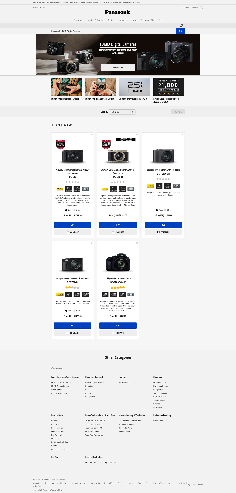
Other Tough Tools (92, 431)
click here (136, 2)
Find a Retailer (124, 431)
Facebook (37, 479)
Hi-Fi (87, 390)
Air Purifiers (157, 407)
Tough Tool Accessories (94, 435)
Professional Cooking (162, 415)
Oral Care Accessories (59, 449)
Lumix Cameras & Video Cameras (65, 376)
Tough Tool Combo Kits (94, 428)
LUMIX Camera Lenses (60, 386)
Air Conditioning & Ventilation (132, 415)
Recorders (89, 386)
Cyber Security (38, 486)
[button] (92, 135)
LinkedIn (62, 479)
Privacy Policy (49, 483)
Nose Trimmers (57, 428)
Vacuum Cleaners (160, 393)
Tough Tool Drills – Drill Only (95, 421)
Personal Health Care (94, 457)
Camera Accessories (59, 393)
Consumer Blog (143, 483)
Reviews (182, 483)
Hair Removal (56, 435)
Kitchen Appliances (160, 386)
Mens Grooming (57, 431)
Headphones (90, 397)
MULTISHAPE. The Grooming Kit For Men (100, 463)
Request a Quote (125, 428)
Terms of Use (96, 483)
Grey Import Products (126, 483)
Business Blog (158, 483)
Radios (88, 393)
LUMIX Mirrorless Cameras (61, 383)
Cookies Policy (62, 483)
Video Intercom (159, 400)
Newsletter (171, 483)
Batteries (156, 404)
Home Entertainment (94, 376)
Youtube (55, 479)
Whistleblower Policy (79, 483)
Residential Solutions (127, 424)
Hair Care (55, 424)
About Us (36, 483)
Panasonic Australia (40, 7)
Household (157, 376)
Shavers (54, 421)
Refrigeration (158, 390)
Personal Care (57, 415)
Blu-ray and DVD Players (94, 383)
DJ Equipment (124, 383)
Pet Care (54, 457)
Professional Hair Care (59, 442)
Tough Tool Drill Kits (92, 424)
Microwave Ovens (160, 383)
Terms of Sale (109, 483)
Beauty (54, 446)
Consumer (56, 368)
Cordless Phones (159, 397)
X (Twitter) (46, 479)
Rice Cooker (158, 421)
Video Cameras (57, 390)
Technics (122, 376)
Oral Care (55, 439)
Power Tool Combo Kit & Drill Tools (100, 415)
